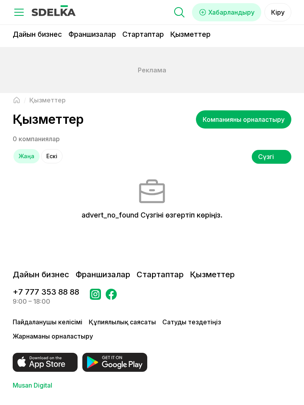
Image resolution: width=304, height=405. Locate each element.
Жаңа (26, 156)
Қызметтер (190, 34)
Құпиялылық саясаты (122, 322)
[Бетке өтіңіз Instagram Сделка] (95, 296)
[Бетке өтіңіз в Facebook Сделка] (111, 296)
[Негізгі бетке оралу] (17, 100)
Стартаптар (143, 34)
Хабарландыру (231, 12)
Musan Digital (32, 385)
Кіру (278, 12)
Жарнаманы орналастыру (53, 336)
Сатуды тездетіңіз (191, 322)
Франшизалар (92, 34)
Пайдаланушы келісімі (47, 322)
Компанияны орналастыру (244, 119)
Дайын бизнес (37, 34)
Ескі (51, 156)
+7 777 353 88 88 (46, 292)
